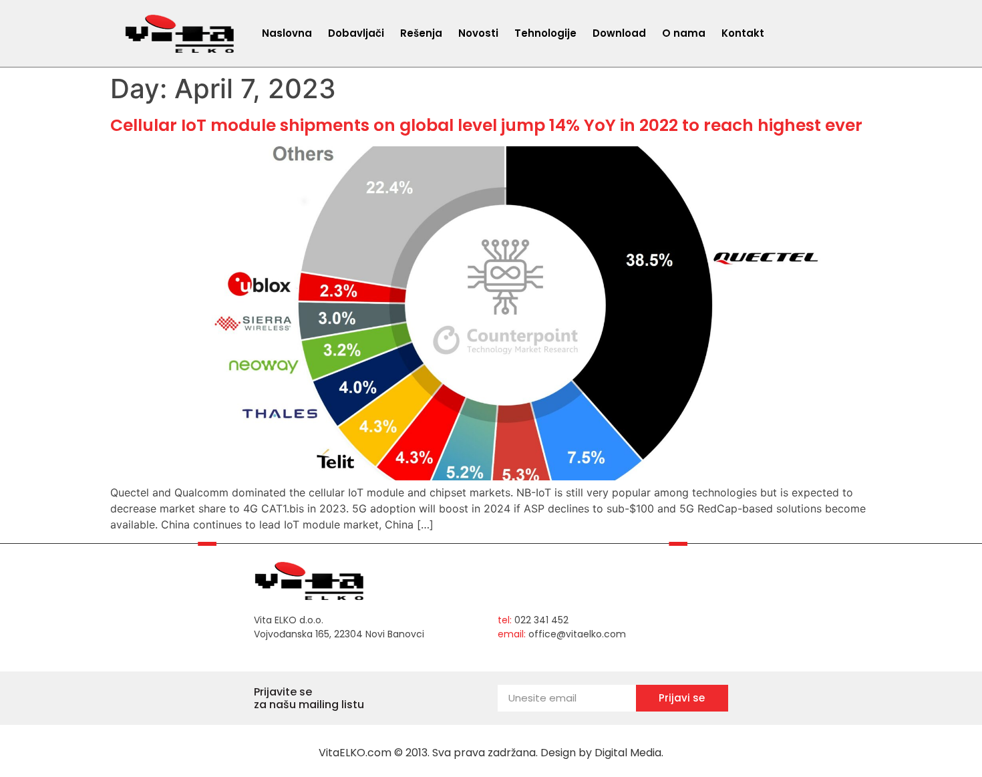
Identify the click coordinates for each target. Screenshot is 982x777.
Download (619, 33)
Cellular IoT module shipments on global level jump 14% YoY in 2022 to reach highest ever (486, 125)
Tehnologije (545, 33)
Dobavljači (356, 33)
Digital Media (628, 752)
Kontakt (742, 33)
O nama (683, 33)
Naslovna (287, 33)
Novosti (478, 33)
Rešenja (421, 33)
